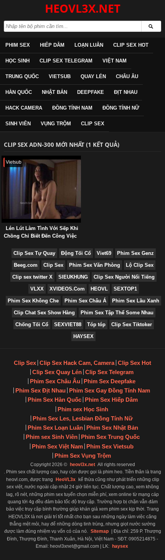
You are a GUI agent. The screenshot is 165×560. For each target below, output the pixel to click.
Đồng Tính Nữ (120, 108)
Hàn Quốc (18, 92)
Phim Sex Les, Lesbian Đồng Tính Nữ (83, 418)
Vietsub (60, 76)
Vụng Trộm (56, 123)
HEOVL (99, 289)
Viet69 (104, 253)
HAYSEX (83, 336)
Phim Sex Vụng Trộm (82, 455)
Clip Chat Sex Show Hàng (44, 312)
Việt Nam (114, 61)
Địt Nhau (125, 92)
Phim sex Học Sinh (83, 409)
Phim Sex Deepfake (109, 381)
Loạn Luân (88, 45)
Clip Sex (92, 123)
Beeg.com (26, 265)
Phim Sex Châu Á (85, 301)
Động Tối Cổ (76, 253)
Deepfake (90, 92)
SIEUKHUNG (73, 277)
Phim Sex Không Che (33, 301)
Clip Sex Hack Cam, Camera (77, 363)
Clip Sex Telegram (66, 61)
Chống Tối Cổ (31, 324)
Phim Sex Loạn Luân (55, 427)
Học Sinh (17, 61)
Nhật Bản (54, 92)
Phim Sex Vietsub (110, 446)
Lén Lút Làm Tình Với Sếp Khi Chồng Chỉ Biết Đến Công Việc (41, 232)
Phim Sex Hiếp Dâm (111, 399)
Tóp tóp (96, 324)
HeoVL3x (66, 479)
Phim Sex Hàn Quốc (54, 399)
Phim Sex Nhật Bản (112, 427)
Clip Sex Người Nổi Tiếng (124, 277)
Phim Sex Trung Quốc (110, 437)
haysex (120, 546)
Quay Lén (93, 76)
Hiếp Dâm (52, 45)
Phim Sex (17, 45)
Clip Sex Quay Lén (57, 372)
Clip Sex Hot (130, 45)
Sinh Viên (18, 123)
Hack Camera (23, 108)
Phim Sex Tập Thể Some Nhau (117, 312)
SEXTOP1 (125, 289)
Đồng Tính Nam (72, 108)
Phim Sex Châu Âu (55, 381)
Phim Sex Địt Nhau (40, 390)
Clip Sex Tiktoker (131, 324)
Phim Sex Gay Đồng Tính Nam (109, 390)
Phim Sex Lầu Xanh (135, 301)
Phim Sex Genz (135, 253)
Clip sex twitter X (32, 277)
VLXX (37, 289)
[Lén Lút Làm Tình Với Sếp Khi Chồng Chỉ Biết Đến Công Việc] (3, 159)
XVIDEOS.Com (67, 289)
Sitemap (100, 531)
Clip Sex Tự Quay (34, 253)
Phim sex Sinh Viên (52, 437)
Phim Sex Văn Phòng (94, 265)
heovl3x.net (82, 464)
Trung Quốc (22, 76)
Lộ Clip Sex (139, 265)
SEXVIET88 (67, 324)
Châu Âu (127, 76)
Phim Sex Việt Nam (57, 446)
